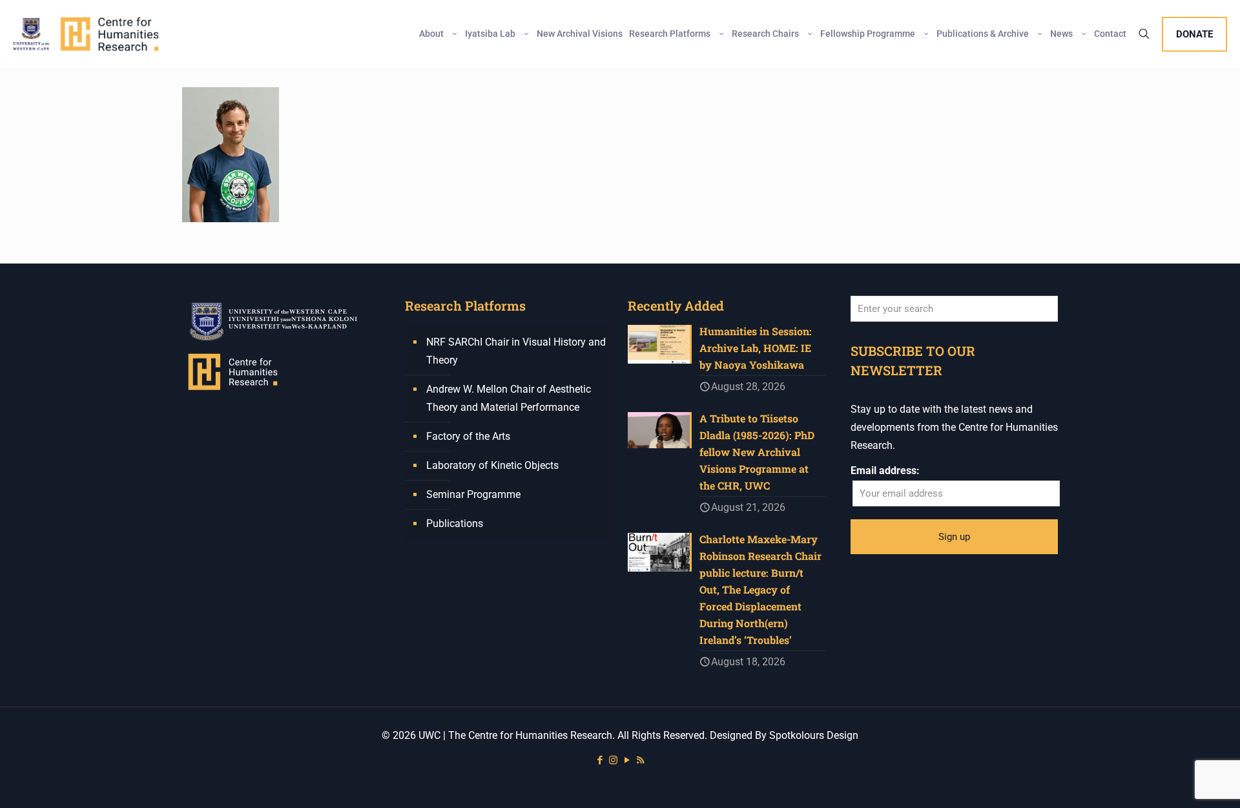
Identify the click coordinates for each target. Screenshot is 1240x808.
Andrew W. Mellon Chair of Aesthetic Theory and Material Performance (508, 398)
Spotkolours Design (813, 735)
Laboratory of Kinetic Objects (492, 465)
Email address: (885, 470)
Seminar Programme (473, 494)
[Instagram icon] (613, 760)
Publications (454, 523)
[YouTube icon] (627, 760)
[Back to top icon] (1178, 781)
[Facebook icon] (599, 760)
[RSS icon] (640, 760)
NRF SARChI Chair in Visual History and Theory (516, 351)
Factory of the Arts (468, 436)
